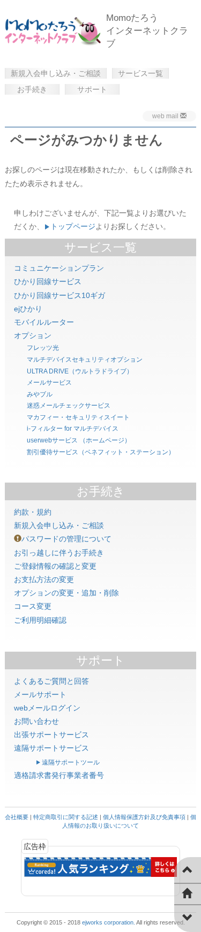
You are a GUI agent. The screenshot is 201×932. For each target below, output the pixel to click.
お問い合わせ (36, 721)
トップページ (72, 226)
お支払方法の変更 (44, 579)
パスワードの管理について (66, 538)
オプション (32, 335)
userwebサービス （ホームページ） (79, 440)
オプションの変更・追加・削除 (66, 593)
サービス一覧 (140, 73)
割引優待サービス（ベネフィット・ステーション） (101, 452)
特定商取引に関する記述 (65, 817)
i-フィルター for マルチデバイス (72, 428)
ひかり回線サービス (47, 281)
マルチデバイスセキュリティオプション (85, 359)
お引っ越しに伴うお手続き (59, 552)
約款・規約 (32, 512)
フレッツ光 (43, 348)
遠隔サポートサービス (51, 748)
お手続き (32, 89)
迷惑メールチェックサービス (68, 405)
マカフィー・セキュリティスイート (78, 417)
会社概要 (16, 817)
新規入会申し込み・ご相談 (56, 73)
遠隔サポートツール (71, 762)
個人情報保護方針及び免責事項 (144, 817)
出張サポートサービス (51, 734)
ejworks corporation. (108, 922)
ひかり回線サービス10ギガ (59, 295)
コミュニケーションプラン (59, 268)
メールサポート (40, 694)
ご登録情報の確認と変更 (55, 566)
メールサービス (49, 382)
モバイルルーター (44, 322)
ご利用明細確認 (40, 620)
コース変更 (32, 606)
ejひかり (28, 308)
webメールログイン (47, 708)
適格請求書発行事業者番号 (59, 775)
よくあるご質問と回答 (51, 681)
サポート (92, 89)
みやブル (40, 394)
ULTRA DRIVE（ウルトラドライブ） (80, 371)
